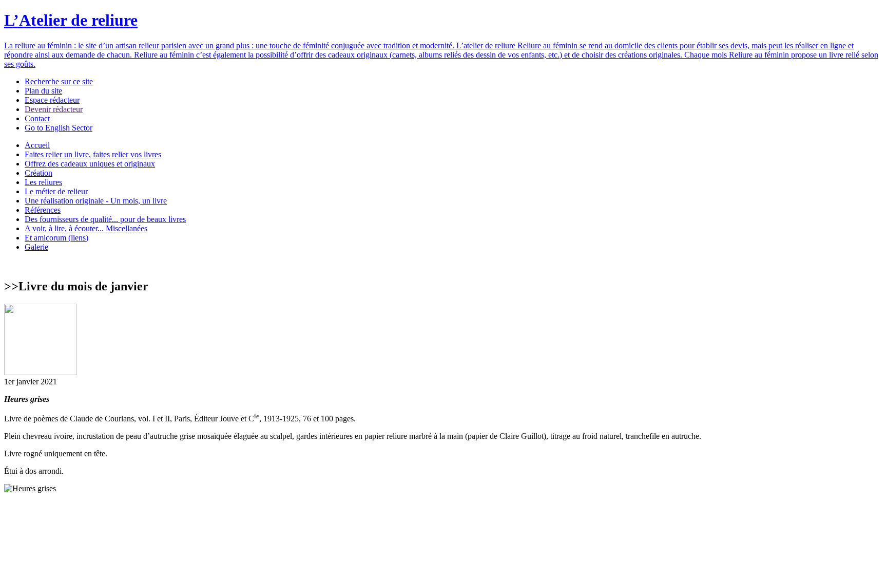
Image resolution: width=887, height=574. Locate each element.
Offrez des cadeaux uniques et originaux (90, 163)
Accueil (37, 145)
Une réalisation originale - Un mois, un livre (96, 200)
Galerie (36, 247)
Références (43, 210)
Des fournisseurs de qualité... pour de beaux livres (105, 219)
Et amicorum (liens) (56, 237)
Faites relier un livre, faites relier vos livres (93, 154)
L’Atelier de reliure (71, 20)
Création (38, 173)
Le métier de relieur (56, 191)
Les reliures (43, 182)
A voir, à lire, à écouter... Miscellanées (86, 228)
